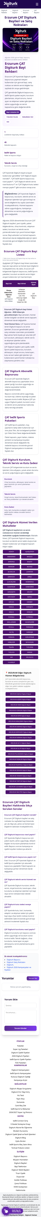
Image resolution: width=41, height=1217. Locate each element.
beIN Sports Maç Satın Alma (20, 1144)
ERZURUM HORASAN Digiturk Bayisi (20, 710)
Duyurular (21, 1177)
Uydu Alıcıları (20, 1141)
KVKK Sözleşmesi (20, 1187)
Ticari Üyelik (20, 1173)
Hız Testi (20, 1095)
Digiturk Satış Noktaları (16, 962)
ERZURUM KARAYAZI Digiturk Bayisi (21, 727)
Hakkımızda (20, 1190)
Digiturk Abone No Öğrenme (20, 1127)
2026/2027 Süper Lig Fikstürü (20, 1112)
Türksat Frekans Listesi (20, 1148)
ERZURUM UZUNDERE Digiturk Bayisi (20, 787)
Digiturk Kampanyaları (20, 1070)
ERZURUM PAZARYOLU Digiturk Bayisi (20, 765)
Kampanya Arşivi (20, 1080)
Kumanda (20, 1102)
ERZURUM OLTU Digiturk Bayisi (20, 743)
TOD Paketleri (20, 1063)
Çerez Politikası (21, 1183)
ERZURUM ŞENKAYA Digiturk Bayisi (20, 770)
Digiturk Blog (20, 1138)
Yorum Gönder (20, 1028)
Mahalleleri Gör (27, 117)
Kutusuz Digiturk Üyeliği (20, 1077)
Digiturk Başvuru (13, 960)
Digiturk (10, 965)
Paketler (20, 1046)
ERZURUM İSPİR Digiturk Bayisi (20, 716)
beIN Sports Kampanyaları (20, 1073)
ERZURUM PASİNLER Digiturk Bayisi (20, 759)
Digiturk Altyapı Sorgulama (20, 1088)
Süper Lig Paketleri (20, 1049)
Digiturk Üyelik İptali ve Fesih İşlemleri (20, 1134)
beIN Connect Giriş (20, 1121)
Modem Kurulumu (20, 1131)
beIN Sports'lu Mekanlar (20, 1109)
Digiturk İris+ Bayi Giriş (20, 1092)
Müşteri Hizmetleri (20, 1160)
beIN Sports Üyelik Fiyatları (20, 1059)
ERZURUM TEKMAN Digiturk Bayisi (20, 776)
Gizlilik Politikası (20, 1180)
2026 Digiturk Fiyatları (20, 1056)
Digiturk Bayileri (20, 1163)
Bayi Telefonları (21, 1166)
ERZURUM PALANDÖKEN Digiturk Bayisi (20, 754)
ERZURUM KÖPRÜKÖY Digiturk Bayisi (20, 732)
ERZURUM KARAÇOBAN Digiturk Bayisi (21, 721)
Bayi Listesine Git (13, 112)
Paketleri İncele (12, 117)
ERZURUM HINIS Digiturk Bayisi (20, 705)
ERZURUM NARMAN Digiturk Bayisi (21, 737)
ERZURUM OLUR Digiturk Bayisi (20, 748)
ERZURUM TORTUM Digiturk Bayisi (20, 781)
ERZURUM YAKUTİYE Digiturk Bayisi (20, 792)
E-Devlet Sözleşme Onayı (20, 1124)
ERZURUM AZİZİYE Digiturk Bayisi (20, 699)
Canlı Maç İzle (20, 1105)
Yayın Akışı (20, 1099)
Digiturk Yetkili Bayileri (20, 1170)
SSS (8, 122)
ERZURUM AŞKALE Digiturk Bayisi (20, 694)
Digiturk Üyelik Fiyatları (20, 1052)
